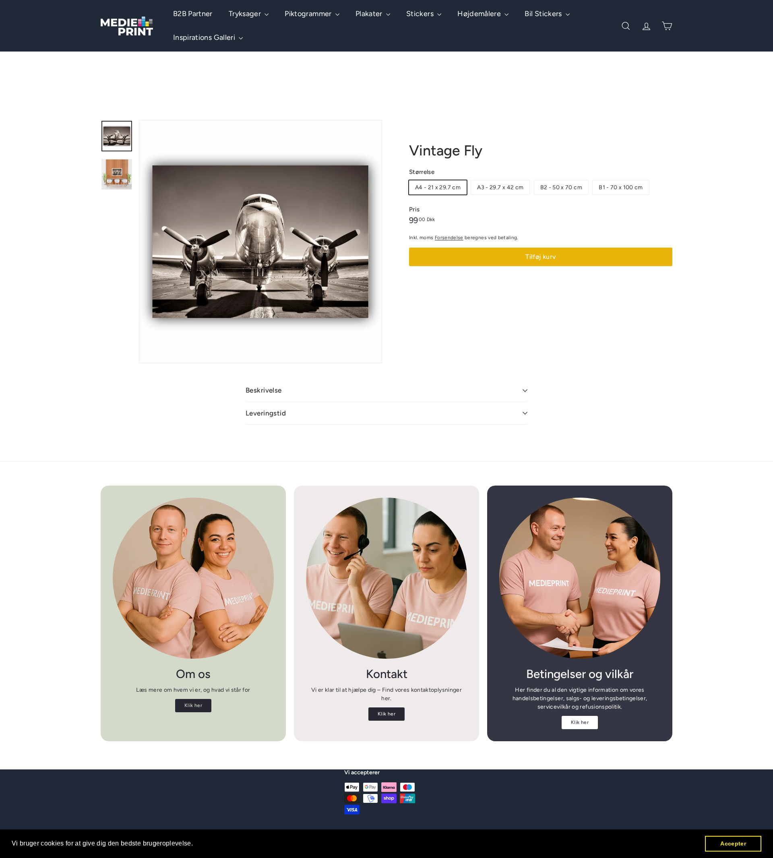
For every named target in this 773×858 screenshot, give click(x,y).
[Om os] (193, 578)
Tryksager (246, 13)
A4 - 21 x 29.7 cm (438, 187)
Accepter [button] (733, 843)
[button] (196, 844)
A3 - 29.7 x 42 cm (500, 187)
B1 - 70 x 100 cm (621, 187)
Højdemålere (479, 13)
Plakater (369, 13)
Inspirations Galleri (205, 37)
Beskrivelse (264, 390)
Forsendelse (449, 237)
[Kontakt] (386, 578)
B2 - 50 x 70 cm (561, 187)
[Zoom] (260, 241)
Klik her (193, 705)
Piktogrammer (309, 13)
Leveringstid (266, 413)
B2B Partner (193, 13)
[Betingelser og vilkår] (579, 578)
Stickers (420, 13)
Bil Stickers (544, 13)
